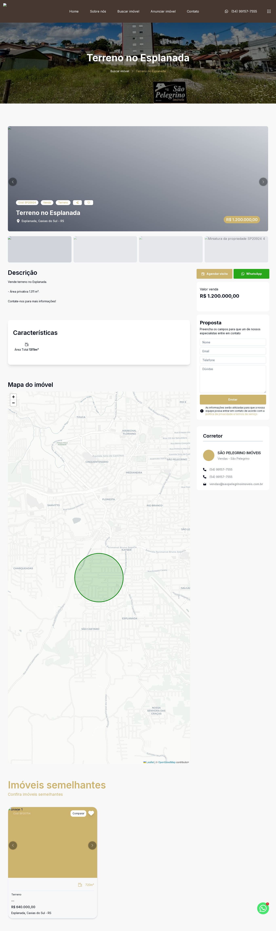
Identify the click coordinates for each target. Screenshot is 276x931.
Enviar (232, 399)
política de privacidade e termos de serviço (231, 414)
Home (74, 11)
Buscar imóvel (128, 11)
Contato (193, 11)
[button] (13, 182)
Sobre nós (98, 11)
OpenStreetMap (167, 762)
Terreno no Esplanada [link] (151, 71)
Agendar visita (217, 273)
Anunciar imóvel (163, 11)
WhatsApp (254, 273)
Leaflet (150, 762)
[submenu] (269, 11)
